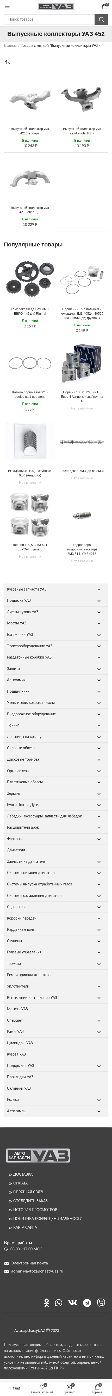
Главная (10, 46)
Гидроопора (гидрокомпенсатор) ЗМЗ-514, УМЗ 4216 (82, 549)
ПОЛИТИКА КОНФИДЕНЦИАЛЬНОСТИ (48, 1219)
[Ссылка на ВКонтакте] (72, 1303)
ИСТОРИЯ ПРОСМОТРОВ (35, 1210)
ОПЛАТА (20, 1183)
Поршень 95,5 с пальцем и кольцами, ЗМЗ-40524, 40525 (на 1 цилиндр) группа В (82, 313)
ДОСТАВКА (23, 1174)
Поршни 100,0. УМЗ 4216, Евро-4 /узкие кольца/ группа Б (82, 396)
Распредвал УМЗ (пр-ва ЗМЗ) (82, 471)
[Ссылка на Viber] (101, 1303)
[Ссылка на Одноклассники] (46, 1303)
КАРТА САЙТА (25, 1228)
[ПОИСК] (101, 19)
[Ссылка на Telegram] (87, 1303)
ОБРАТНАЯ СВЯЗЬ (29, 1192)
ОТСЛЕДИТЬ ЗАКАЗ (30, 1201)
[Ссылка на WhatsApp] (58, 1303)
